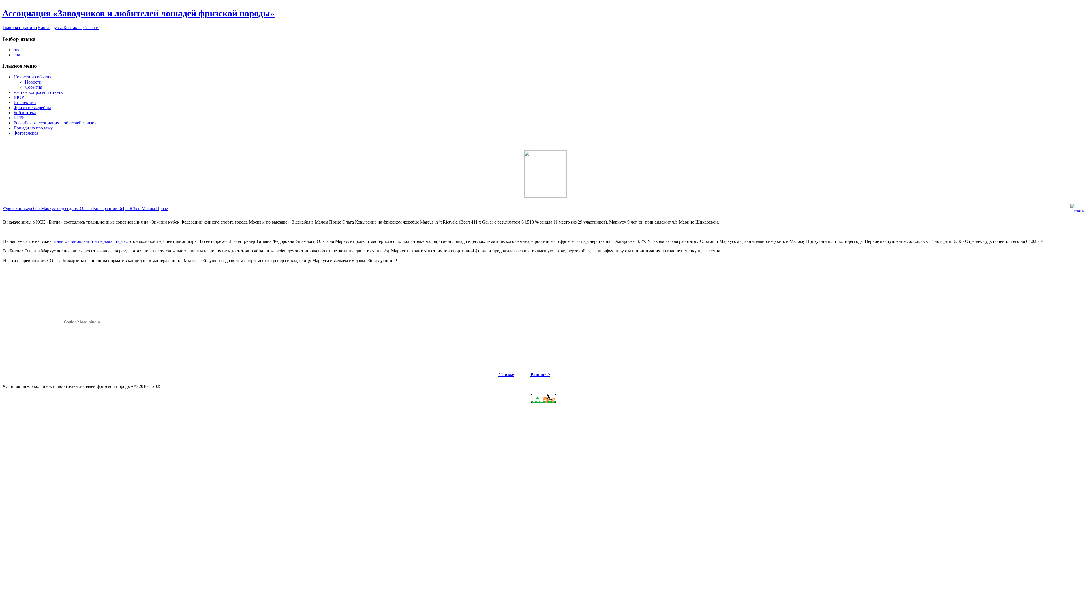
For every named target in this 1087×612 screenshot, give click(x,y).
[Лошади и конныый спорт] (543, 401)
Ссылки (91, 27)
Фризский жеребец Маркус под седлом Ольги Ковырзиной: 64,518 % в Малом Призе (85, 208)
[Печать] (1077, 210)
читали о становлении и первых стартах (89, 241)
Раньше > (540, 374)
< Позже (506, 374)
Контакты (72, 27)
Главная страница (20, 27)
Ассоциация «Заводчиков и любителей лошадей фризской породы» (138, 13)
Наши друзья (50, 27)
